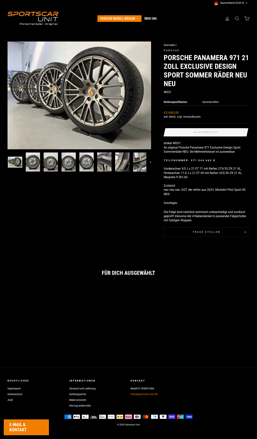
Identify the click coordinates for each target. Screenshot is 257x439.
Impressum (14, 388)
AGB (10, 399)
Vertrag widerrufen (80, 405)
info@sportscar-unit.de (144, 394)
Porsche (171, 50)
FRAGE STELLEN (206, 232)
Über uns (150, 18)
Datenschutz (15, 394)
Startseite (169, 45)
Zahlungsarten (77, 394)
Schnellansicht (36, 324)
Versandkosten (192, 116)
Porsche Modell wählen (118, 18)
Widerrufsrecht (77, 399)
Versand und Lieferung (82, 388)
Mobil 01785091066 (142, 388)
